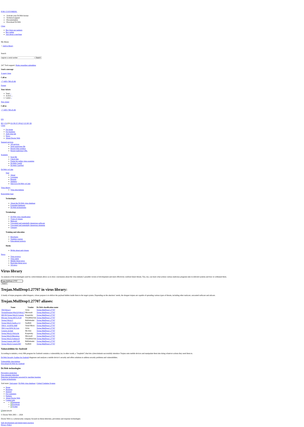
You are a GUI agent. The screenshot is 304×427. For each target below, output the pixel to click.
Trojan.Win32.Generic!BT (11, 344)
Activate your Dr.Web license (17, 16)
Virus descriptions (17, 190)
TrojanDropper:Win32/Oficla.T (13, 313)
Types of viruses (16, 219)
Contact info (10, 400)
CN (5, 123)
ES (11, 123)
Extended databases (17, 205)
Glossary (13, 227)
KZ (22, 123)
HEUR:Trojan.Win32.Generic (12, 315)
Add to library (8, 46)
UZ (25, 123)
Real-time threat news (18, 263)
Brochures (14, 237)
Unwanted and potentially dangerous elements (27, 225)
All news (13, 265)
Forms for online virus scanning (22, 161)
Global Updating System (46, 383)
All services (14, 144)
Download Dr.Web (13, 22)
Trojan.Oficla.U (7, 320)
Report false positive (18, 149)
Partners (9, 396)
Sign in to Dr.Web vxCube (20, 184)
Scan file (13, 157)
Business (9, 390)
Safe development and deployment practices (17, 423)
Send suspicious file (17, 146)
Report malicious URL (19, 151)
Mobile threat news (17, 261)
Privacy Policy (6, 425)
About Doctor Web (13, 138)
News (8, 136)
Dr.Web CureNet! (17, 165)
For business (10, 132)
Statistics (13, 181)
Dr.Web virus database (27, 383)
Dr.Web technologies (18, 207)
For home (9, 130)
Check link (14, 159)
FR (14, 123)
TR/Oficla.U (6, 310)
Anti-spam (13, 383)
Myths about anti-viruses (19, 250)
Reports (13, 179)
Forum (3, 85)
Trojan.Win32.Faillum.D (10, 339)
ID (31, 123)
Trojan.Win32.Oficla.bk (10, 333)
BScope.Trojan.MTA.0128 (11, 318)
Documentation (12, 20)
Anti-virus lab (11, 134)
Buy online (10, 32)
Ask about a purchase (14, 34)
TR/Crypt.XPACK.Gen (10, 328)
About (12, 175)
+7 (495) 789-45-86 (8, 81)
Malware (13, 221)
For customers (11, 394)
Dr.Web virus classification (20, 217)
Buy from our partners (14, 30)
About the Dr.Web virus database (22, 203)
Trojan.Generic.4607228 (10, 341)
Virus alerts (14, 259)
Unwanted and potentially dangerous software (27, 223)
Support (9, 392)
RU (2, 123)
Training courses (16, 239)
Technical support (13, 18)
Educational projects (18, 241)
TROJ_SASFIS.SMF (9, 326)
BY (28, 123)
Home (8, 387)
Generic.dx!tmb (7, 331)
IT (17, 123)
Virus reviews (15, 257)
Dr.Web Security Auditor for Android (15, 357)
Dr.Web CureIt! (16, 163)
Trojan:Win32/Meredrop (10, 336)
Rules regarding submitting (26, 65)
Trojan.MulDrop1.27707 (46, 310)
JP (19, 123)
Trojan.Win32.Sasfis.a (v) (10, 323)
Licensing (14, 177)
